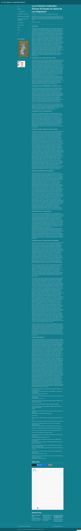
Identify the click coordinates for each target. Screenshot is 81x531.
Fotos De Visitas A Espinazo (58, 526)
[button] (34, 465)
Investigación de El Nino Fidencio (52, 14)
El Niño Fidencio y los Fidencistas (24, 526)
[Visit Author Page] (34, 470)
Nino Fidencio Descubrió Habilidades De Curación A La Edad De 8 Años (58, 516)
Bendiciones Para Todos (47, 515)
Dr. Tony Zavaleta (42, 14)
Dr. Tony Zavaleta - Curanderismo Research (13, 2)
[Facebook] (37, 508)
